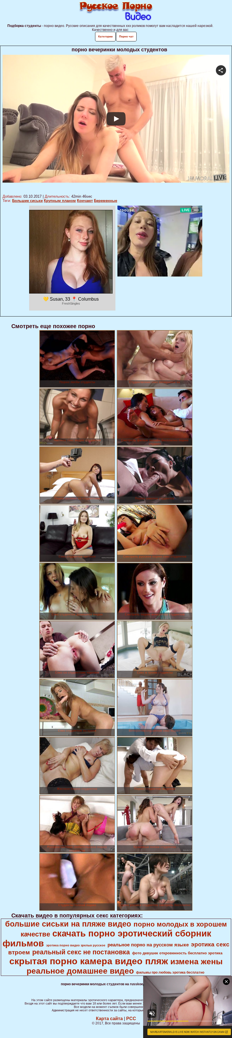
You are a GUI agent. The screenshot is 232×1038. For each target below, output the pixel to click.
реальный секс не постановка (81, 952)
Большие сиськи (27, 201)
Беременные (105, 201)
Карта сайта (109, 1018)
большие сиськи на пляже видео (68, 924)
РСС (131, 1018)
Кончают (85, 201)
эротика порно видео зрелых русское (75, 945)
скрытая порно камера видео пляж (88, 961)
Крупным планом (60, 201)
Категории (105, 36)
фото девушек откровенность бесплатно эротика (177, 953)
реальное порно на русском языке (148, 945)
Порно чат (126, 36)
